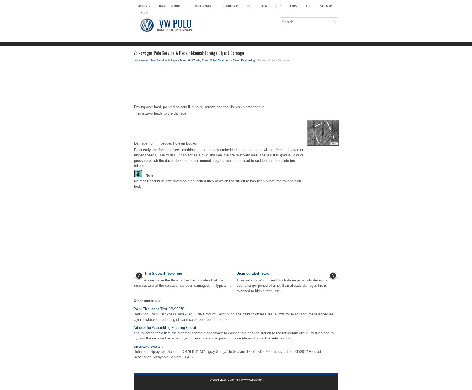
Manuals (144, 6)
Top (308, 6)
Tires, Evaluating (244, 60)
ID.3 (250, 6)
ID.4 (264, 6)
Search (143, 13)
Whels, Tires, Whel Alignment (211, 60)
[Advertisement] (236, 84)
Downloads (230, 6)
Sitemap (326, 6)
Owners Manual (170, 6)
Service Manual (202, 6)
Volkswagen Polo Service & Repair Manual (162, 60)
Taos (293, 6)
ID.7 (278, 6)
